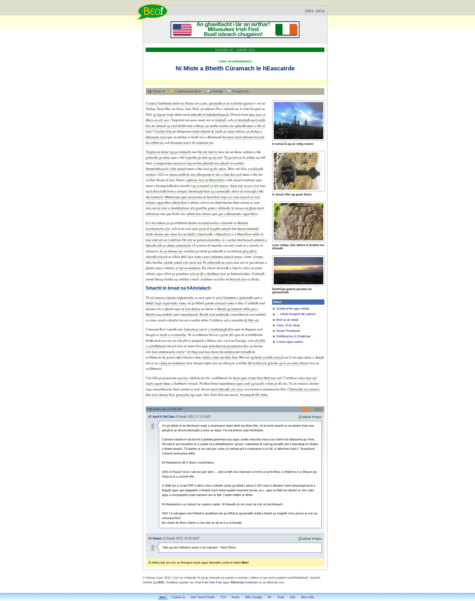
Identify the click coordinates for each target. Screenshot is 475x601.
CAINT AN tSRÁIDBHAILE (235, 61)
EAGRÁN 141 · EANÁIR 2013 (235, 49)
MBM (160, 582)
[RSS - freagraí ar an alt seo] (312, 409)
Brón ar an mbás (287, 319)
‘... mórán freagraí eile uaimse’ (296, 314)
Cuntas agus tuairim (289, 341)
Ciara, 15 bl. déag (288, 325)
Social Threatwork (288, 330)
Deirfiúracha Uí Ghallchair (293, 336)
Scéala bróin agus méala (292, 308)
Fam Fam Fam (212, 582)
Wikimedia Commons (244, 582)
